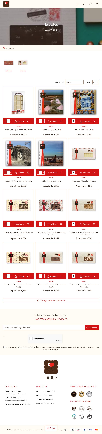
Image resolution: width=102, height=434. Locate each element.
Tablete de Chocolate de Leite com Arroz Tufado (83, 233)
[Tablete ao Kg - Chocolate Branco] (18, 102)
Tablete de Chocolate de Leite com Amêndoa (18, 233)
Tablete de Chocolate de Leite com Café (51, 286)
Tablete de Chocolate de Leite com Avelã (18, 286)
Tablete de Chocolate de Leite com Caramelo (83, 286)
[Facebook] (48, 378)
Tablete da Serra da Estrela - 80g (18, 181)
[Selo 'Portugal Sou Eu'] (74, 409)
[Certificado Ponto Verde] (89, 417)
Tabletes (18, 126)
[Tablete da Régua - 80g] (83, 102)
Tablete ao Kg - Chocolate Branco (18, 130)
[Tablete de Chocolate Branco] (83, 153)
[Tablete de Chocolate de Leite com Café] (51, 257)
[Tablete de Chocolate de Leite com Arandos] (51, 205)
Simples (23, 71)
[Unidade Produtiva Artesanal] (81, 417)
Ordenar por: (59, 82)
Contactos (11, 387)
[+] (11, 121)
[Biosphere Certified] (74, 417)
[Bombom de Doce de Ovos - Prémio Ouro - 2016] (81, 394)
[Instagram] (52, 378)
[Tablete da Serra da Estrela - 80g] (18, 153)
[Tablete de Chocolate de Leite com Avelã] (18, 257)
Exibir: (88, 82)
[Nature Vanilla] (89, 409)
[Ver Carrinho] (97, 4)
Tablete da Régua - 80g (83, 130)
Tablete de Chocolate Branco (84, 181)
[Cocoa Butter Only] (81, 409)
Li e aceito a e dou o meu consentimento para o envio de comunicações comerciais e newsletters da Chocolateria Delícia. (52, 348)
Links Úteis (41, 387)
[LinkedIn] (56, 378)
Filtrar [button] (52, 428)
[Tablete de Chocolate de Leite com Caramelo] (83, 257)
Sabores (9, 71)
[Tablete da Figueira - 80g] (51, 102)
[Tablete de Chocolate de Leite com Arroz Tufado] (83, 205)
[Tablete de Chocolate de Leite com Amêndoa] (18, 205)
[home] (4, 47)
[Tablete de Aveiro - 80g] (51, 153)
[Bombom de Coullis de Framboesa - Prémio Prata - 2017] (89, 394)
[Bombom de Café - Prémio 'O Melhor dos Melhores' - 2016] (74, 394)
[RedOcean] (65, 430)
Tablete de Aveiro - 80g (51, 181)
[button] (19, 121)
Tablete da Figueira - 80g (51, 130)
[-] (5, 121)
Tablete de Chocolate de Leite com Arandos (51, 233)
